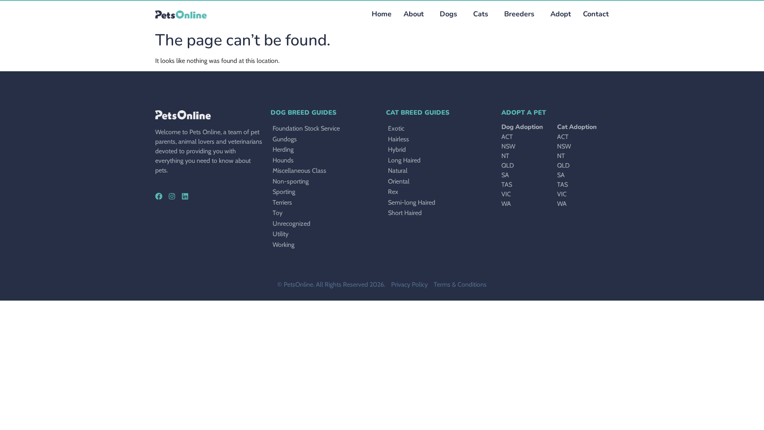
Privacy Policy (409, 284)
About (413, 14)
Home (382, 14)
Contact (596, 14)
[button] (446, 14)
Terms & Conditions (460, 284)
